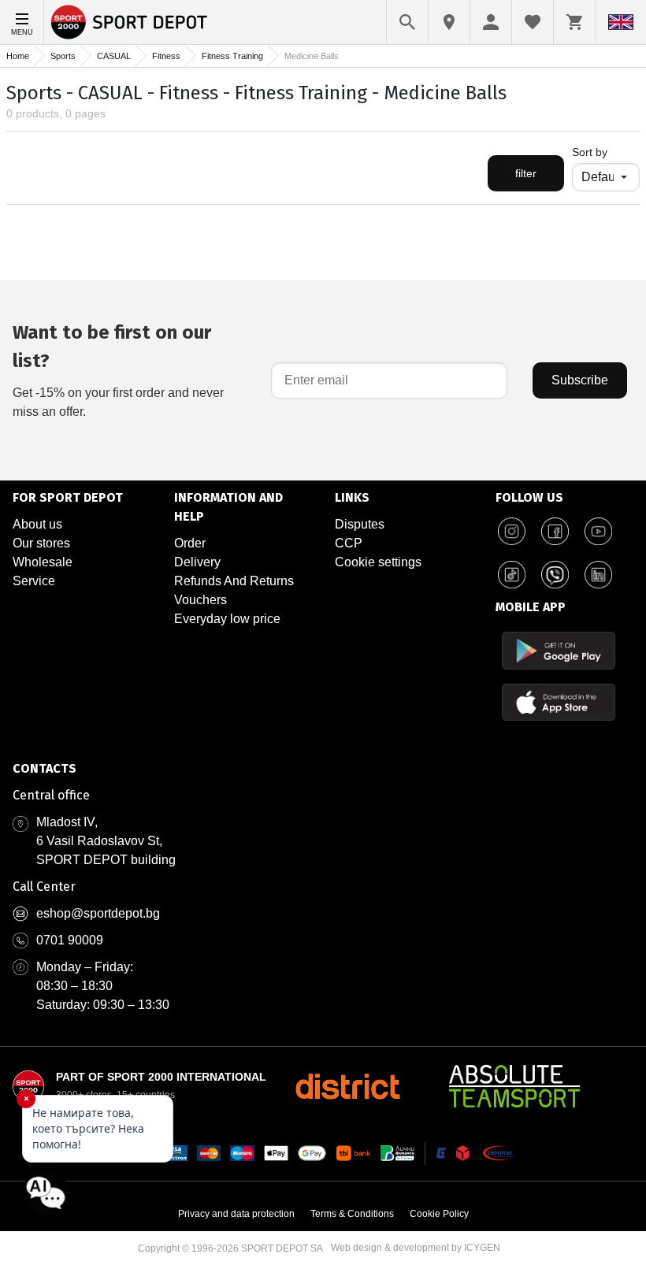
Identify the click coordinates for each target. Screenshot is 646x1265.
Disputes (359, 524)
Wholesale (42, 562)
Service (34, 581)
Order (190, 543)
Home (17, 56)
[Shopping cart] (574, 22)
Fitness (166, 56)
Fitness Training (232, 56)
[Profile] (490, 22)
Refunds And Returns (234, 581)
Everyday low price (227, 618)
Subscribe (579, 380)
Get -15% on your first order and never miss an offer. (118, 369)
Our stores (41, 543)
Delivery (197, 562)
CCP (348, 543)
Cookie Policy (439, 1213)
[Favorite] (532, 22)
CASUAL (114, 56)
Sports (63, 56)
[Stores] (449, 22)
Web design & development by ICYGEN (415, 1247)
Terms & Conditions (352, 1213)
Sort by (589, 152)
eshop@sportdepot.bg (98, 913)
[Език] (621, 22)
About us (37, 524)
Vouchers (200, 600)
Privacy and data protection (236, 1213)
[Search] (407, 22)
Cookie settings (378, 562)
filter (525, 173)
